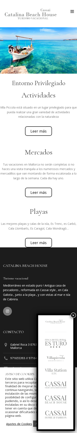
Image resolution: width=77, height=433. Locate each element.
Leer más (38, 131)
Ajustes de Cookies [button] (19, 424)
